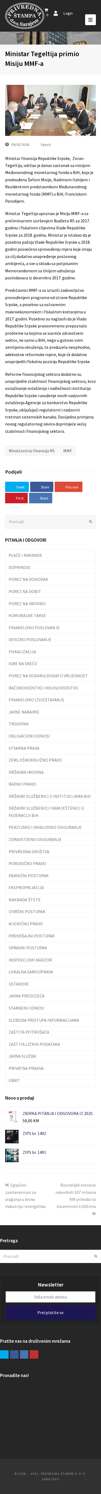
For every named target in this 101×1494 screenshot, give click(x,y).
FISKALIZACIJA (22, 651)
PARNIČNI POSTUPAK (29, 875)
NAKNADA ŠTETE (25, 899)
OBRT (14, 1080)
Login (68, 13)
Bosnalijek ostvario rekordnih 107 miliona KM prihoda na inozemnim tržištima (75, 1195)
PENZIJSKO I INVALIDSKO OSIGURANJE (45, 827)
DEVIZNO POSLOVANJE (30, 639)
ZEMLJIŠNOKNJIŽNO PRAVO (35, 760)
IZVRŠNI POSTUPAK (27, 911)
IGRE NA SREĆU (23, 663)
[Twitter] (4, 1354)
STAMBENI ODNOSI (26, 1008)
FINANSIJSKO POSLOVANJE (34, 627)
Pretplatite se (50, 1312)
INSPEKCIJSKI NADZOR (30, 960)
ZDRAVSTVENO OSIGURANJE (35, 839)
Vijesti (46, 144)
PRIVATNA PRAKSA (26, 1068)
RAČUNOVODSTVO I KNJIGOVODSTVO (43, 688)
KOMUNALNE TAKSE (27, 615)
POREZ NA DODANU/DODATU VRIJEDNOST (48, 675)
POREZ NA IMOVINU (27, 603)
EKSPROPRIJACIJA (26, 887)
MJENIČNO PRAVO (26, 923)
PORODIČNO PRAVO (27, 863)
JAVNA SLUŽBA (22, 1056)
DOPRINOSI (19, 567)
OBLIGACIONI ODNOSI (29, 736)
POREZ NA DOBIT (25, 591)
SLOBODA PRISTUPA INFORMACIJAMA (44, 1020)
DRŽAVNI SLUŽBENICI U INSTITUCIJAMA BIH (50, 796)
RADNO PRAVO (22, 784)
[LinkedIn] (24, 1354)
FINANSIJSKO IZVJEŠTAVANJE (36, 699)
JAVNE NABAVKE (24, 712)
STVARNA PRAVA (24, 748)
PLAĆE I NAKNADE (25, 555)
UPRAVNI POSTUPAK (28, 947)
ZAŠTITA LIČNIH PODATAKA (34, 1044)
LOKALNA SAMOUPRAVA (31, 971)
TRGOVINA (19, 723)
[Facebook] (14, 1354)
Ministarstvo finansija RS (32, 450)
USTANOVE (19, 984)
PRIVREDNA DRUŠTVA (29, 851)
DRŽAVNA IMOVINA (26, 772)
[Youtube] (34, 1354)
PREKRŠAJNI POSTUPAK (32, 936)
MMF (67, 450)
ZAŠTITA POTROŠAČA (29, 1032)
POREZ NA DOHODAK (28, 579)
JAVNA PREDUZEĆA (26, 996)
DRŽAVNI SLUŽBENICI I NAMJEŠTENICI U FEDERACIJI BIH (46, 811)
